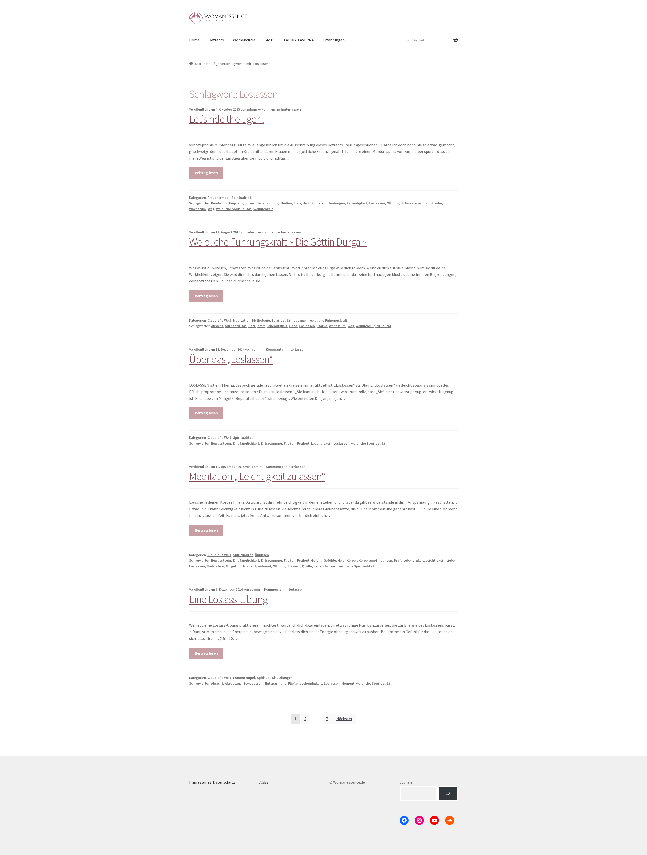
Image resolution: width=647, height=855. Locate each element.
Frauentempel (218, 197)
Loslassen (377, 203)
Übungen (300, 320)
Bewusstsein (221, 443)
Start (199, 63)
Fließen (286, 203)
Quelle (307, 566)
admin (252, 109)
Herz (306, 203)
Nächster (344, 718)
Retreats (216, 39)
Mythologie (261, 320)
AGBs (263, 782)
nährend (264, 566)
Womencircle (244, 39)
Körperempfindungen (328, 203)
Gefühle (330, 560)
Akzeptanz (233, 683)
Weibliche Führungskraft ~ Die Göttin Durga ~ (278, 241)
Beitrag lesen (206, 172)
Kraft (261, 326)
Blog (268, 39)
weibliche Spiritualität (234, 209)
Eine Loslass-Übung (228, 599)
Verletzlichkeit (325, 566)
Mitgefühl (233, 566)
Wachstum (197, 209)
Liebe (293, 326)
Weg (211, 209)
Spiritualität (241, 197)
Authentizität (236, 326)
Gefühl (316, 560)
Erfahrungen (334, 39)
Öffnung (393, 203)
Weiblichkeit (263, 209)
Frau (297, 203)
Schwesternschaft (415, 203)
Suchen (406, 782)
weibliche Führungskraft (328, 320)
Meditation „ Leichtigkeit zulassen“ (257, 476)
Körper (351, 560)
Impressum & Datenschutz (212, 782)
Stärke (436, 203)
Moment (249, 566)
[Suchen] (448, 793)
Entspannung (268, 203)
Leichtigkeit (435, 560)
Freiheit (303, 443)
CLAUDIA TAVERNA (298, 39)
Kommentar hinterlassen (281, 109)
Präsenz (293, 566)
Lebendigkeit (357, 203)
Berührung (219, 203)
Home (194, 39)
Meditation (241, 320)
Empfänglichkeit (242, 203)
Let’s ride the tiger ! (226, 118)
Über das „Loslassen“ (231, 359)
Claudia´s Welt (219, 320)
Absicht (217, 326)
